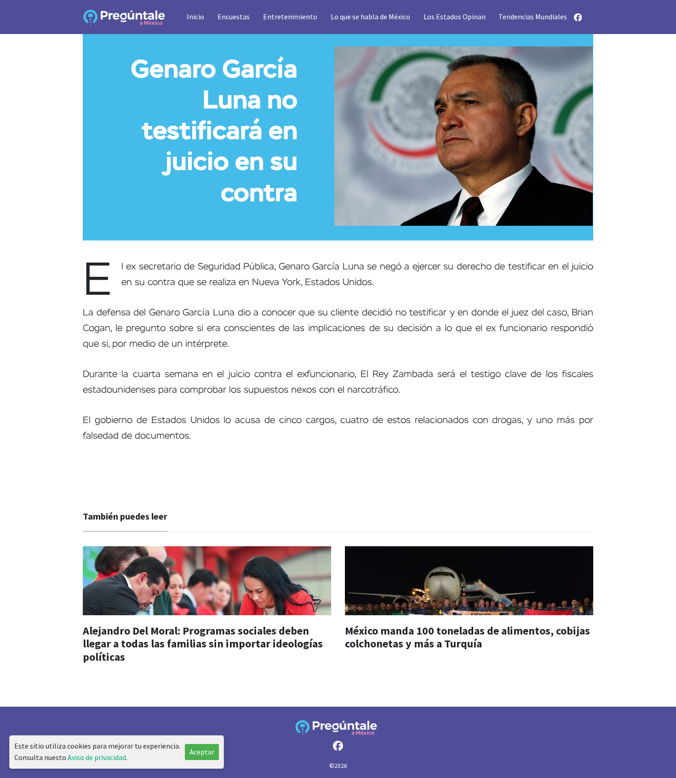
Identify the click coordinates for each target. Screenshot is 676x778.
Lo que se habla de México (370, 16)
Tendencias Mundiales (532, 16)
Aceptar (201, 751)
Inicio (195, 16)
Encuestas (234, 16)
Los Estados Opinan (455, 16)
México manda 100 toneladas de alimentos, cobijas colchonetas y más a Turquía (467, 637)
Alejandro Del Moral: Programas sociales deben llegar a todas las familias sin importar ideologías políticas (203, 644)
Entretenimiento (290, 16)
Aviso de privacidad (97, 757)
